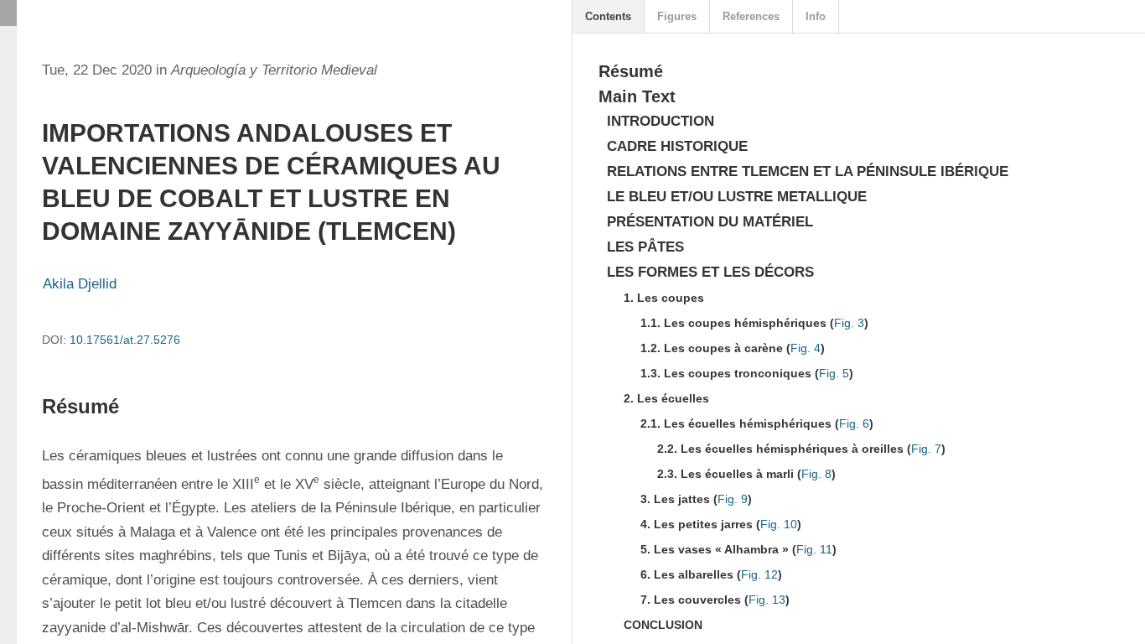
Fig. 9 (733, 499)
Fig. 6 (854, 423)
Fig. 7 (926, 448)
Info (816, 16)
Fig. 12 (759, 574)
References (751, 16)
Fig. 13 (767, 599)
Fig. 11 (814, 549)
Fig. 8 (816, 473)
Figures (677, 16)
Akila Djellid (80, 284)
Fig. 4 (805, 348)
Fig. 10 (778, 524)
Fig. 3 (849, 323)
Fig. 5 (834, 373)
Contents (608, 16)
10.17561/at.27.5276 (125, 339)
